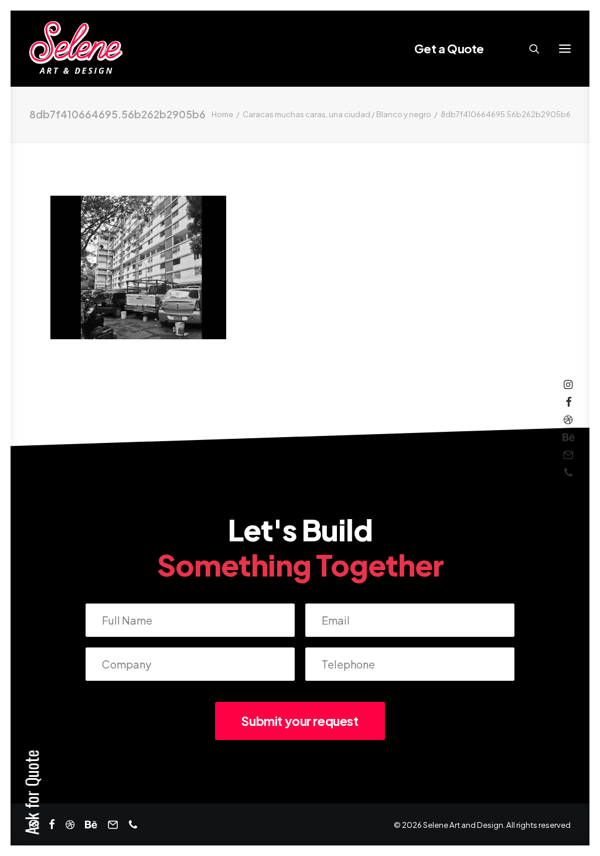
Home (222, 114)
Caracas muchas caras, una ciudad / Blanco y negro (337, 114)
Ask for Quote (31, 792)
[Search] (529, 48)
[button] (565, 49)
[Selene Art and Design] (75, 48)
